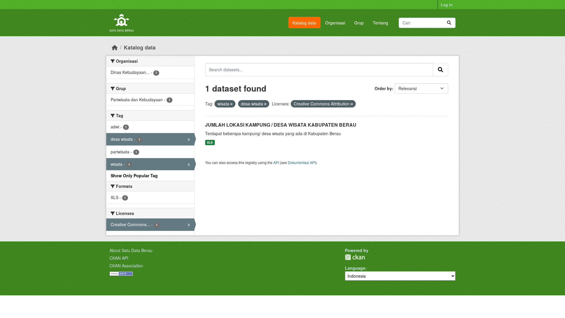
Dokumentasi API (301, 162)
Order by (383, 88)
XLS (210, 142)
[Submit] (449, 23)
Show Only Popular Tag (134, 175)
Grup (359, 23)
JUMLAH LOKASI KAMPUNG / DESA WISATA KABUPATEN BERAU (280, 124)
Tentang (380, 23)
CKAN (355, 257)
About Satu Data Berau (130, 250)
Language (355, 268)
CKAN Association (126, 266)
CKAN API (118, 258)
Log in (447, 4)
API (276, 162)
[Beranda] (115, 47)
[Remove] (231, 104)
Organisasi (335, 23)
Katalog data (304, 23)
